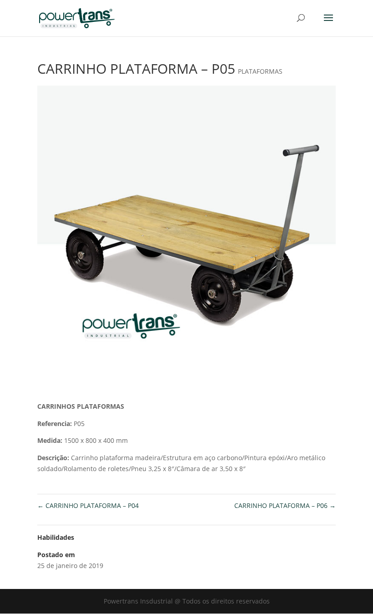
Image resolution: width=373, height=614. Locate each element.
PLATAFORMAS (260, 71)
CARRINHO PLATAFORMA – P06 (285, 505)
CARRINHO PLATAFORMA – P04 (88, 505)
